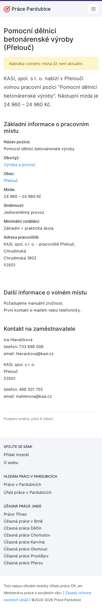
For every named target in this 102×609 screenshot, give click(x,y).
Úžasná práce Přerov (23, 562)
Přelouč (11, 180)
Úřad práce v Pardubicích (27, 492)
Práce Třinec (15, 514)
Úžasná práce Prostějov (26, 555)
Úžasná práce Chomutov (27, 535)
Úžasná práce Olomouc (26, 548)
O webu (11, 462)
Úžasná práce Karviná (24, 541)
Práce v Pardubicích (22, 484)
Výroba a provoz (19, 164)
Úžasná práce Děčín (22, 528)
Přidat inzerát (16, 454)
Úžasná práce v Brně (23, 521)
